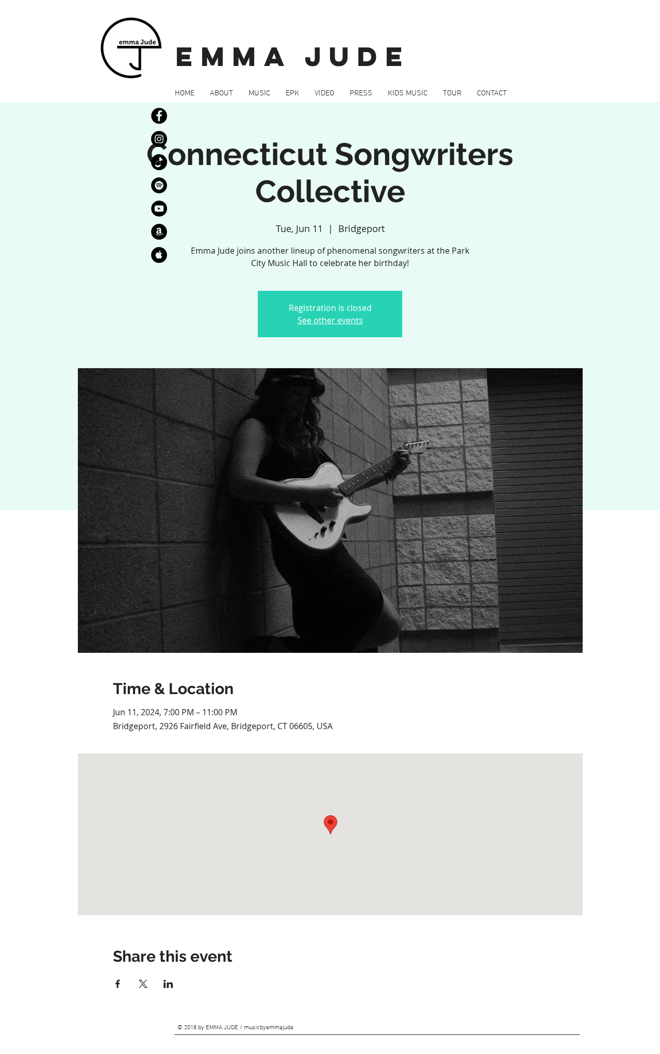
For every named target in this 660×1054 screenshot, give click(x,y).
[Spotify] (159, 185)
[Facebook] (159, 116)
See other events (330, 320)
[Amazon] (159, 232)
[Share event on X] (143, 984)
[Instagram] (159, 139)
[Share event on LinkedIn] (168, 984)
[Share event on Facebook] (118, 984)
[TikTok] (159, 162)
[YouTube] (159, 209)
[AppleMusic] (159, 255)
